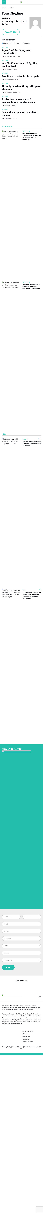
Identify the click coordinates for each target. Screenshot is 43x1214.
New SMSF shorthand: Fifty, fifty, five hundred (19, 65)
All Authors (10, 32)
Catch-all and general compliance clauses (20, 114)
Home (3, 7)
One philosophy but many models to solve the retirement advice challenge (31, 136)
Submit (8, 967)
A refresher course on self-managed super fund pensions (18, 101)
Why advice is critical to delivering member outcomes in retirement (31, 286)
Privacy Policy (6, 1047)
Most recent (7, 43)
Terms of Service (17, 1047)
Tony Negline (5, 56)
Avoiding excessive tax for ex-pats (20, 76)
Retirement (26, 131)
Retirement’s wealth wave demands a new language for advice (31, 443)
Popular (27, 43)
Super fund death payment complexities (17, 52)
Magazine (5, 47)
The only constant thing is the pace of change (21, 88)
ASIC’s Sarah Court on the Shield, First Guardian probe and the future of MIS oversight (31, 595)
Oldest (18, 43)
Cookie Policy (28, 1047)
